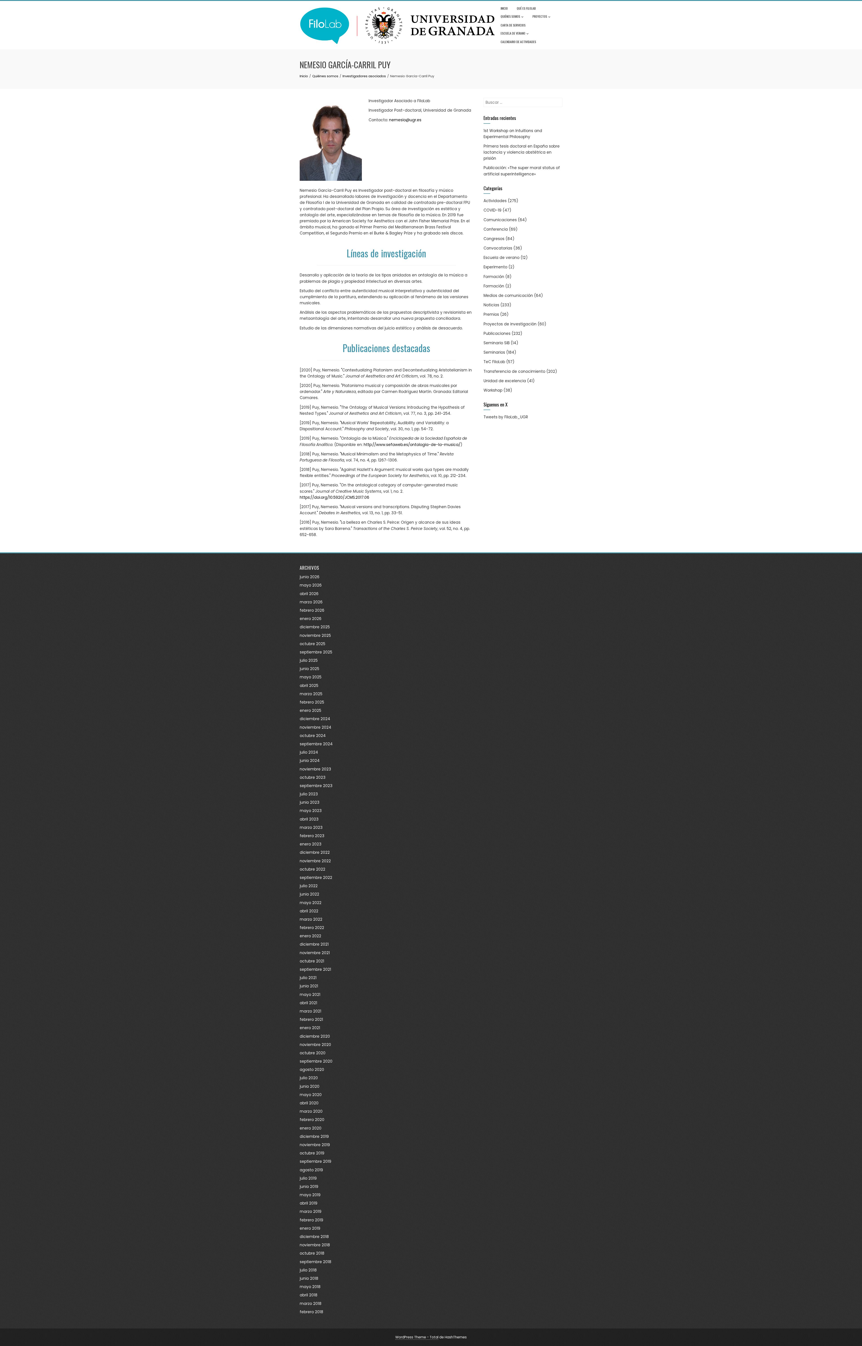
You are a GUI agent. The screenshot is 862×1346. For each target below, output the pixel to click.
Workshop (493, 390)
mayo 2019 (310, 1195)
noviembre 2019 (315, 1144)
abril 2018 (308, 1295)
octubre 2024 (313, 735)
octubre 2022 (312, 869)
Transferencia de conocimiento (514, 371)
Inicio (504, 8)
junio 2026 (309, 577)
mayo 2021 (310, 994)
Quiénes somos (510, 16)
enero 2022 (310, 936)
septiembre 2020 (316, 1061)
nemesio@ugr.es (405, 120)
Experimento (495, 267)
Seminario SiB (497, 343)
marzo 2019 (310, 1211)
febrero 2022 (312, 927)
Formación (494, 276)
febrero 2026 (312, 610)
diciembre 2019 (314, 1136)
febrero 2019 (311, 1220)
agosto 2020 (312, 1069)
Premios (491, 314)
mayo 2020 (311, 1094)
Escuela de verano (513, 33)
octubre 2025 (312, 644)
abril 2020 (309, 1103)
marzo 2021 (310, 1011)
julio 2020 (309, 1078)
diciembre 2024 (315, 719)
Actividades (495, 200)
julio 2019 (308, 1178)
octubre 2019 (312, 1153)
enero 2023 (310, 844)
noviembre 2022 (315, 861)
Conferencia (496, 229)
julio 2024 (309, 752)
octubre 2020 (312, 1053)
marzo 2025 (311, 694)
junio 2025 (309, 668)
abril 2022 (309, 911)
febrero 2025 (312, 702)
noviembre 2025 (315, 635)
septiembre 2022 (316, 877)
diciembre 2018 (314, 1236)
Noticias (491, 305)
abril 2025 (309, 685)
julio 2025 (309, 660)
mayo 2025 (310, 677)
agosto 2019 (311, 1170)
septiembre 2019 (315, 1161)
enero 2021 (310, 1027)
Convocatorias (498, 248)
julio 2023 (309, 794)
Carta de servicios (513, 25)
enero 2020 (310, 1128)
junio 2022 (309, 894)
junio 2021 (309, 986)
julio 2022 (309, 886)
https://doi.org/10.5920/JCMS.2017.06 (334, 497)
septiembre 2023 (316, 785)
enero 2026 (310, 618)
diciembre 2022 (315, 852)
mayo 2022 (310, 902)
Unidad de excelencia (505, 381)
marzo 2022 (311, 919)
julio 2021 (308, 977)
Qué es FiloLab (526, 8)
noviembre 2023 (315, 769)
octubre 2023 (312, 777)
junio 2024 (310, 760)
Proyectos (539, 16)
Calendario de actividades (518, 41)
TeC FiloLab (494, 361)
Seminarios (494, 352)
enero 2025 (310, 710)
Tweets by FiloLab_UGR (506, 417)
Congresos (494, 238)
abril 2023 (309, 819)
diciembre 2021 (314, 944)
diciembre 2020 (315, 1036)
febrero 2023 (312, 835)
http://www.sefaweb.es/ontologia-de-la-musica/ (412, 444)
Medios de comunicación (508, 295)
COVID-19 (492, 210)
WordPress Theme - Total (416, 1337)
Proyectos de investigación (510, 324)
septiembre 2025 (316, 652)
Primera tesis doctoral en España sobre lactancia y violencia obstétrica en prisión (522, 152)
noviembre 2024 (315, 727)
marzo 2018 (310, 1303)
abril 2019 (308, 1203)
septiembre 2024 (316, 744)
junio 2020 (309, 1086)
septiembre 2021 (315, 969)
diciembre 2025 (315, 627)
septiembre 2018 (315, 1261)
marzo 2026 (311, 602)
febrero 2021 (311, 1019)
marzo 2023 (311, 827)
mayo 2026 (311, 585)
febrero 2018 (311, 1312)
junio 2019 (309, 1186)
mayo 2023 (311, 810)
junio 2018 (309, 1278)
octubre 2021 (312, 961)
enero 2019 (310, 1228)
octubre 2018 (312, 1253)
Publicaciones (497, 333)
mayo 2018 (310, 1286)
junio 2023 (309, 802)
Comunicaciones (500, 220)
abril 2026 (309, 593)
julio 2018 (308, 1270)
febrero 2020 (312, 1119)
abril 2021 (308, 1003)
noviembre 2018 (315, 1245)
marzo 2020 (311, 1111)
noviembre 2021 (315, 952)
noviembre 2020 (315, 1044)
